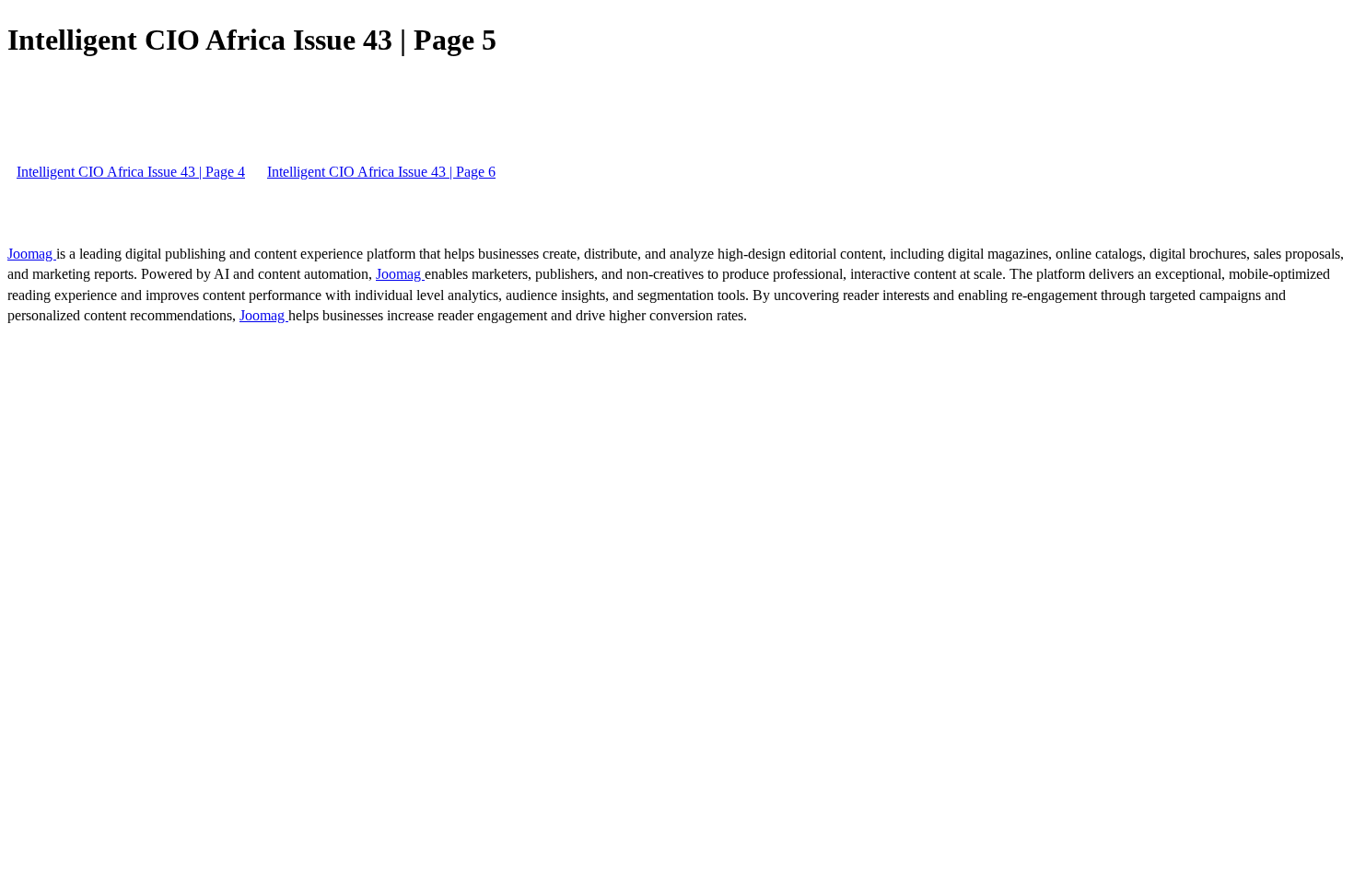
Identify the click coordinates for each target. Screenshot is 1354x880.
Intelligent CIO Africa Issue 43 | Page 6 (381, 171)
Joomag (31, 253)
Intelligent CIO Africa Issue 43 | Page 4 (131, 171)
